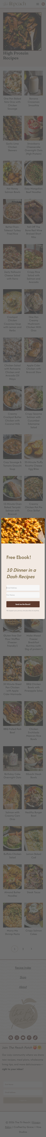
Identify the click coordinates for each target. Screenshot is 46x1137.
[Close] (41, 521)
